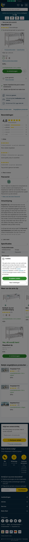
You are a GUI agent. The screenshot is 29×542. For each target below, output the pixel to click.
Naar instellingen (14, 282)
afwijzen (21, 270)
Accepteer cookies (14, 278)
